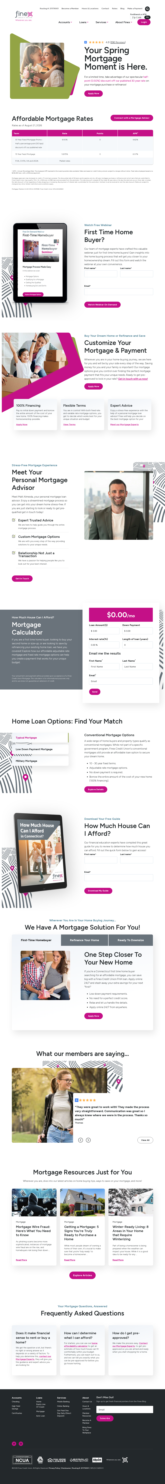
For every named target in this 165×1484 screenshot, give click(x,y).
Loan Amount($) (98, 625)
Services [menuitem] (61, 1397)
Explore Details (96, 789)
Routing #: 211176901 (80, 1468)
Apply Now (93, 93)
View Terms (69, 424)
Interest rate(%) (98, 639)
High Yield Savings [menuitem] (16, 1407)
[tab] (40, 737)
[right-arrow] (88, 1140)
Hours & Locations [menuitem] (90, 8)
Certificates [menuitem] (17, 1413)
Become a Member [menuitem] (70, 8)
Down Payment (131, 625)
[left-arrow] (80, 1140)
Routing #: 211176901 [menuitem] (49, 8)
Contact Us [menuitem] (87, 1402)
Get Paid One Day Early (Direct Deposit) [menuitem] (64, 1413)
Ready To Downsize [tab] (131, 940)
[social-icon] (14, 1444)
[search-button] (147, 8)
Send (94, 692)
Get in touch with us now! (133, 378)
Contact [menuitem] (105, 8)
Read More (21, 1260)
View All (145, 1140)
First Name (96, 660)
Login (144, 22)
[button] (65, 23)
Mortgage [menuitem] (40, 1411)
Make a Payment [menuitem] (134, 8)
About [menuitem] (85, 1397)
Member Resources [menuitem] (86, 1414)
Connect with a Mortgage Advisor (131, 118)
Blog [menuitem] (122, 8)
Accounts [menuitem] (17, 1397)
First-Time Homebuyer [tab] (36, 940)
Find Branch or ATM (138, 14)
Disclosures (66, 1468)
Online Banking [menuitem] (63, 1406)
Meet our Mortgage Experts (124, 424)
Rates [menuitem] (114, 8)
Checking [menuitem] (15, 1402)
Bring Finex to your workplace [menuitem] (86, 1430)
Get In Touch (22, 578)
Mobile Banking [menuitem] (63, 1402)
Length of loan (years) (135, 639)
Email (92, 675)
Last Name (129, 660)
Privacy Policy (54, 1468)
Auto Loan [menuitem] (40, 1416)
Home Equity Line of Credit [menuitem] (40, 1404)
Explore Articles (82, 1275)
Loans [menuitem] (39, 1397)
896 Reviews (118, 42)
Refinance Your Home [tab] (84, 940)
